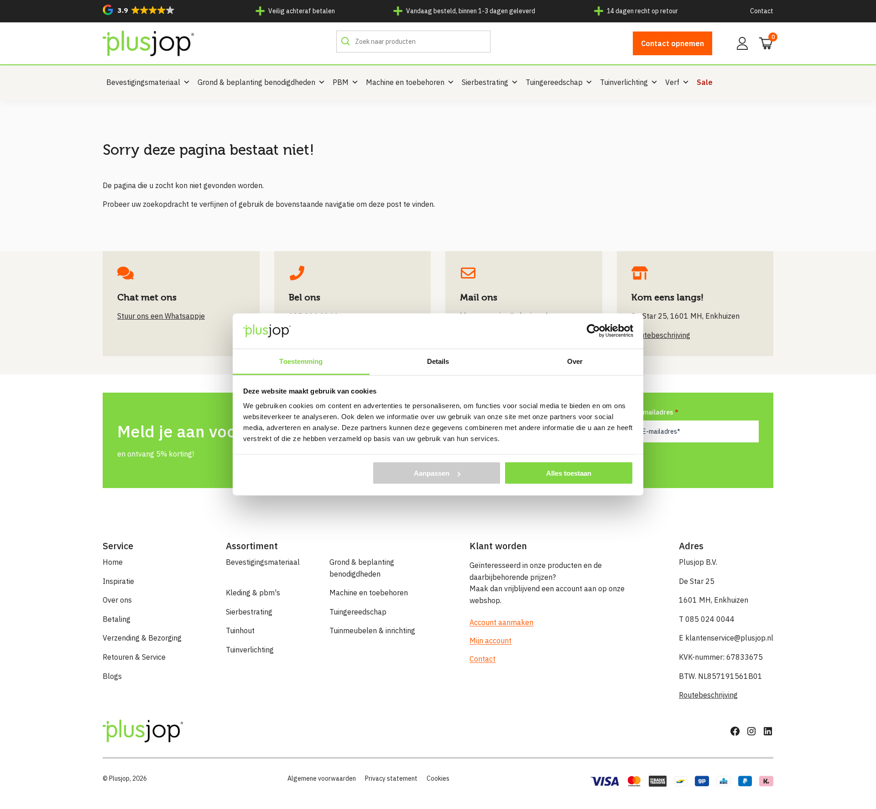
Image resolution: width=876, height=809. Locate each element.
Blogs (112, 676)
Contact (761, 11)
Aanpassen (431, 473)
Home (113, 562)
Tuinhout (240, 630)
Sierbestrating (485, 82)
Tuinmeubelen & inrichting (372, 630)
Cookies (438, 778)
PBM (341, 82)
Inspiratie (118, 581)
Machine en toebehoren (405, 82)
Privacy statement (391, 778)
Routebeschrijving (708, 694)
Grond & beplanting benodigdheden (256, 82)
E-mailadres (654, 412)
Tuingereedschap (554, 82)
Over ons (117, 599)
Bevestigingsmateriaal (143, 82)
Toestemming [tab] (301, 361)
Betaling (116, 619)
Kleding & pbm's (253, 592)
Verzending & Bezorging (142, 637)
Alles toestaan (568, 473)
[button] (139, 10)
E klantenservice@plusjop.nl (726, 637)
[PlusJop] (148, 43)
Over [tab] (575, 361)
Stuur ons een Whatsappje (161, 315)
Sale (705, 82)
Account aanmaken (501, 622)
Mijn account (490, 640)
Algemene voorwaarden (321, 778)
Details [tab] (438, 361)
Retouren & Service (134, 657)
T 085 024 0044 (707, 619)
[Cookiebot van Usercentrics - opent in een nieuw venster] (593, 331)
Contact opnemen (672, 43)
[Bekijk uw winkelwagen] (763, 42)
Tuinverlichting (624, 82)
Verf (672, 82)
